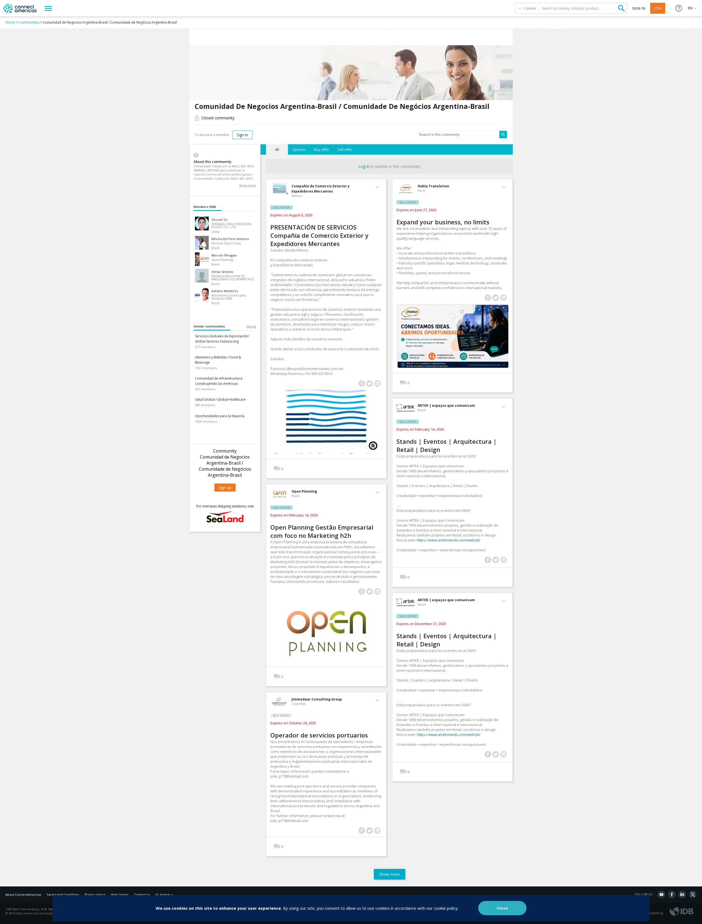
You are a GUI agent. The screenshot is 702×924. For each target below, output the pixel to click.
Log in (363, 166)
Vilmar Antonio (222, 272)
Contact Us (142, 894)
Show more (247, 185)
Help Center (120, 894)
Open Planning (304, 491)
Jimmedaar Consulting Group (316, 699)
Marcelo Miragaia (224, 255)
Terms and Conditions (63, 894)
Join (658, 8)
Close (502, 908)
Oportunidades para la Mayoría (219, 416)
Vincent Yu (219, 219)
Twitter (693, 894)
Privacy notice (94, 894)
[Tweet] (369, 383)
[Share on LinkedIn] (377, 383)
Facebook (672, 894)
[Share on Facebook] (361, 383)
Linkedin (682, 894)
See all (251, 326)
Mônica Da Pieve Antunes (230, 239)
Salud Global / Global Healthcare (220, 399)
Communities (29, 22)
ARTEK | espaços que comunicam (446, 405)
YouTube (661, 894)
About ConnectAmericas (23, 894)
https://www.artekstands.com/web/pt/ (448, 540)
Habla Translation (433, 186)
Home (10, 22)
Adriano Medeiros (224, 291)
